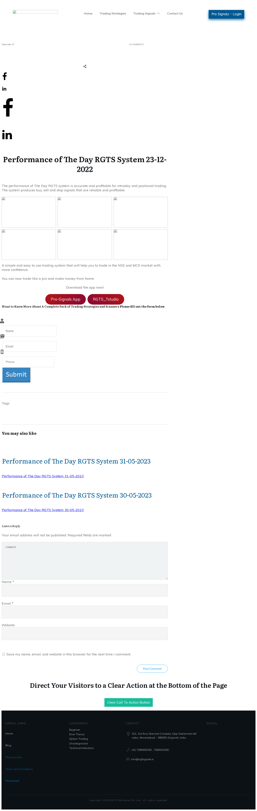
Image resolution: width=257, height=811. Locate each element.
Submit (16, 374)
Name (8, 582)
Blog (8, 745)
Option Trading (78, 738)
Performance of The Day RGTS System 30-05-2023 (77, 494)
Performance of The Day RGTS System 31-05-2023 (76, 460)
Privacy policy (13, 757)
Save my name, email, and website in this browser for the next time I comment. (68, 654)
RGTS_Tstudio (106, 299)
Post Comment (152, 668)
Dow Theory (76, 734)
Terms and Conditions (19, 769)
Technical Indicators (81, 748)
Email (8, 603)
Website (8, 625)
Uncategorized (78, 743)
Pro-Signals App (65, 299)
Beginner (74, 729)
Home (9, 733)
